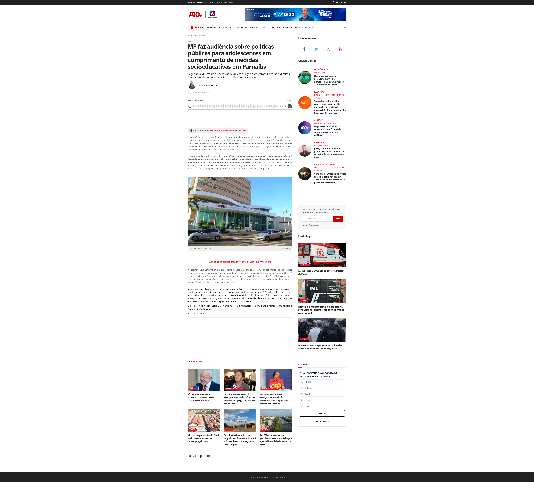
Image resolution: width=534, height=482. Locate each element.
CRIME (303, 300)
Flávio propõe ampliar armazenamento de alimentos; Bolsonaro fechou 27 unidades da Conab (329, 80)
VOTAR (322, 413)
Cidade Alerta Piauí (324, 164)
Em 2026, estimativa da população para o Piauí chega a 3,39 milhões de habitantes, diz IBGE (276, 440)
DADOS (193, 430)
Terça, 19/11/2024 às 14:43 (199, 92)
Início (190, 35)
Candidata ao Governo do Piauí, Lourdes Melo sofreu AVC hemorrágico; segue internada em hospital (240, 399)
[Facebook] (333, 2)
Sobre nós (192, 2)
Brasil (306, 406)
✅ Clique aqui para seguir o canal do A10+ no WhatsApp (240, 261)
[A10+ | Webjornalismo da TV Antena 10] (203, 14)
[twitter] (337, 2)
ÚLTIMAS (211, 27)
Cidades (307, 388)
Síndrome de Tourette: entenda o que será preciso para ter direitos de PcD (201, 397)
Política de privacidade (213, 2)
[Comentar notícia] (221, 92)
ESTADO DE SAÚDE (234, 389)
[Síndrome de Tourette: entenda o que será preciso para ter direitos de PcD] (204, 380)
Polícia (307, 381)
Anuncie (200, 2)
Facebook (229, 130)
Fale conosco (229, 2)
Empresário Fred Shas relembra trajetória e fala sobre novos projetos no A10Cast (327, 130)
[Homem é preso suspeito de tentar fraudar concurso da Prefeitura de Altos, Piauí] (322, 330)
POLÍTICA (275, 27)
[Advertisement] (240, 118)
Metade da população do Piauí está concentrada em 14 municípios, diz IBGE (203, 438)
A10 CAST (287, 27)
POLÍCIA (223, 27)
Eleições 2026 (321, 69)
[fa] (340, 49)
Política (307, 400)
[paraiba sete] (295, 14)
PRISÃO (304, 339)
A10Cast (318, 120)
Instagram (215, 130)
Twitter (241, 130)
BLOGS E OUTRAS (303, 27)
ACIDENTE (305, 265)
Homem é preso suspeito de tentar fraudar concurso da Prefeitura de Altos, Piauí (320, 347)
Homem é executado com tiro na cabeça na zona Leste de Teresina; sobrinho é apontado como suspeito (321, 309)
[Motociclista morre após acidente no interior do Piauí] (322, 255)
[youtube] (345, 2)
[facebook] (304, 49)
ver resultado (322, 421)
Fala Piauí (319, 91)
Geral (204, 35)
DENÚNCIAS (241, 27)
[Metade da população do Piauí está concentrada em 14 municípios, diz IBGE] (204, 420)
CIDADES (254, 27)
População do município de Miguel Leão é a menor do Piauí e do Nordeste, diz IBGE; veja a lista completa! (240, 440)
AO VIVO (199, 27)
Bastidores (320, 142)
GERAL (265, 27)
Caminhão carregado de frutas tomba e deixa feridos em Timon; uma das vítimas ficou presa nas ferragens (330, 178)
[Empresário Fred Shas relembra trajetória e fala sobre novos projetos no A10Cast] (304, 127)
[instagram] (341, 2)
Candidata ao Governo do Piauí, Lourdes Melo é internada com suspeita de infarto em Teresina (273, 399)
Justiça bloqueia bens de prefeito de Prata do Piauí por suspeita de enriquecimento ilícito (329, 153)
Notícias (197, 35)
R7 (231, 27)
